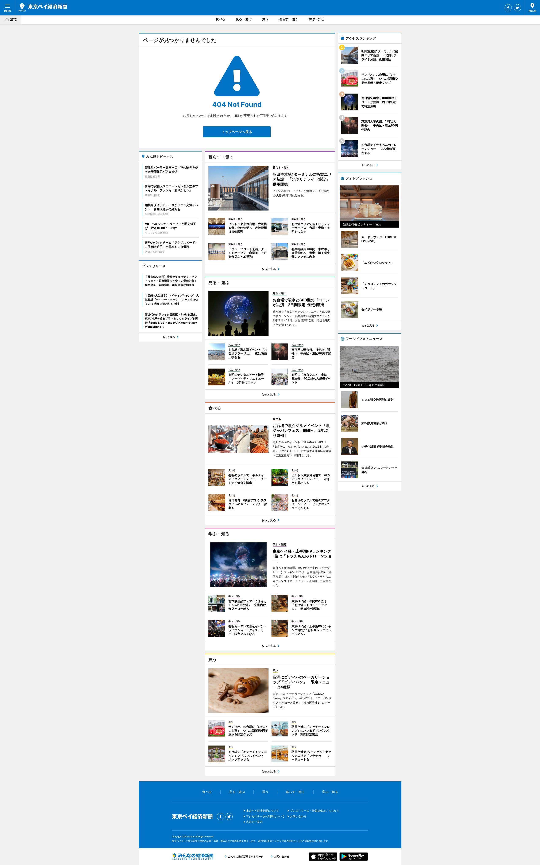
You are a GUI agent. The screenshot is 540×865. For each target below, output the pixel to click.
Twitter (517, 7)
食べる (220, 19)
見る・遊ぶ (244, 19)
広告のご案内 (254, 821)
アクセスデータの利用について (265, 816)
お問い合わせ (298, 816)
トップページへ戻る (237, 132)
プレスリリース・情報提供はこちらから (314, 810)
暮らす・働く (288, 19)
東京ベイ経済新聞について (262, 810)
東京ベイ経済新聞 (43, 7)
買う (265, 19)
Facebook (508, 7)
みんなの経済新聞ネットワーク (192, 856)
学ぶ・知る (316, 19)
